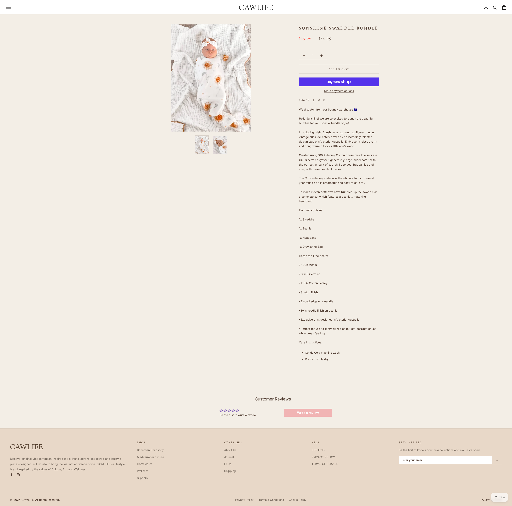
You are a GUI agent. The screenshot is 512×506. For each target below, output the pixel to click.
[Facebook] (313, 100)
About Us (230, 450)
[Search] (495, 7)
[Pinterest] (324, 100)
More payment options (339, 91)
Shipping (230, 471)
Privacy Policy (244, 499)
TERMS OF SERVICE (325, 464)
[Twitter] (319, 100)
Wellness (142, 471)
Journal (229, 457)
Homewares (144, 464)
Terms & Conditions (271, 499)
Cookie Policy (297, 499)
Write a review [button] (308, 413)
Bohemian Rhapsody (150, 450)
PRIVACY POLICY (323, 457)
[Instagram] (18, 474)
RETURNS (318, 450)
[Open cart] (504, 7)
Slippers (142, 478)
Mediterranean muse (150, 457)
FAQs (227, 464)
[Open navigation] (8, 7)
